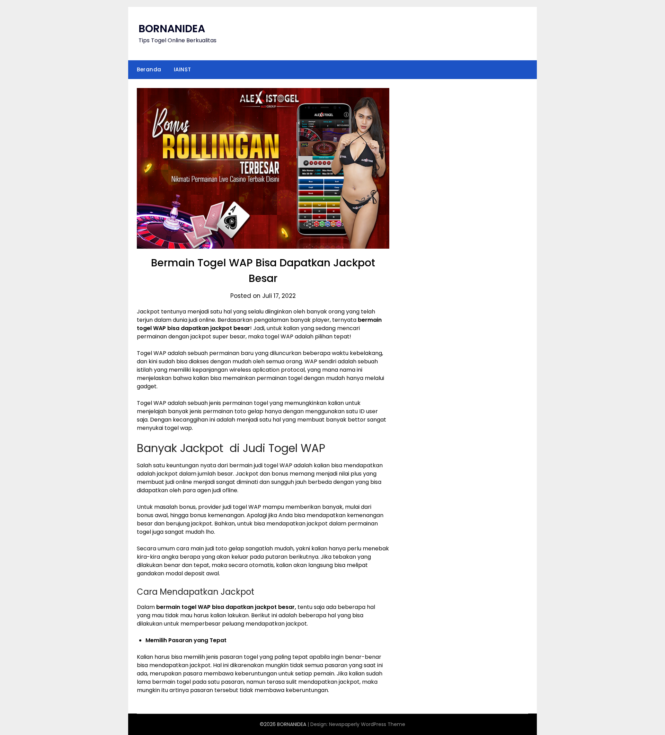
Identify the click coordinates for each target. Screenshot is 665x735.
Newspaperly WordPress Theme (367, 724)
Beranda (149, 69)
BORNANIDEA (172, 28)
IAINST (182, 69)
